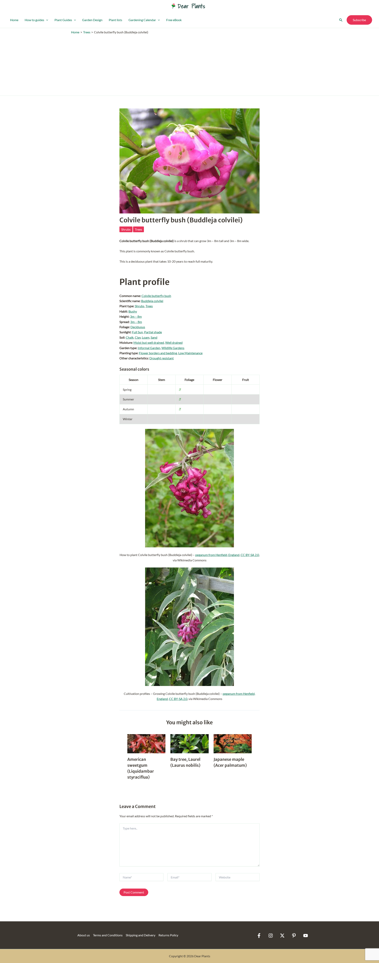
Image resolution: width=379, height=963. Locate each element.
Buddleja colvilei (152, 301)
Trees (138, 229)
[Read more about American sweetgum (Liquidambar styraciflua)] (146, 743)
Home (14, 20)
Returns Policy (168, 935)
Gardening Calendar (142, 20)
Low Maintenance (190, 353)
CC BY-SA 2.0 (250, 555)
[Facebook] (259, 935)
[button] (46, 20)
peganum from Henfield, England (217, 555)
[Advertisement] (189, 64)
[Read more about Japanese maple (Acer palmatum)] (233, 743)
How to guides (34, 20)
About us (83, 935)
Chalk (130, 337)
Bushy (133, 311)
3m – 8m (136, 316)
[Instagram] (270, 935)
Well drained (174, 342)
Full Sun (137, 332)
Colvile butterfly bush (156, 296)
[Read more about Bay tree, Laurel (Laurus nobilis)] (189, 743)
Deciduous (137, 327)
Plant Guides (63, 20)
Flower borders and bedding (158, 353)
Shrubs (126, 229)
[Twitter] (282, 935)
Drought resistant (161, 358)
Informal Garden (149, 348)
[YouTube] (305, 935)
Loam (145, 337)
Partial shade (153, 332)
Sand (154, 337)
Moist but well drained (148, 342)
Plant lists (115, 20)
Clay (138, 337)
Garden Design (92, 20)
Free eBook (174, 20)
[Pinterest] (294, 935)
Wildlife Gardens (172, 348)
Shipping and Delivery (140, 935)
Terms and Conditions (108, 935)
